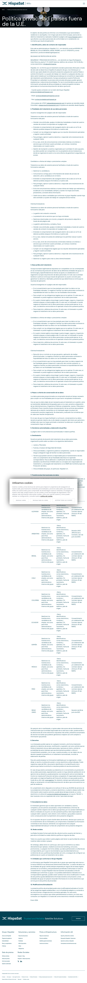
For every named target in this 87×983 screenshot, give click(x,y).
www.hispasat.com (74, 37)
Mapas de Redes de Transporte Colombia (9, 979)
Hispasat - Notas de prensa (24, 958)
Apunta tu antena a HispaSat (67, 941)
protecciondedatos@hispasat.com (42, 92)
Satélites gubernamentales (46, 941)
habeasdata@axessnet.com (55, 103)
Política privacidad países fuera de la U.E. (45, 976)
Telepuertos (21, 948)
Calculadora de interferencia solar (68, 943)
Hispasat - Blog (21, 956)
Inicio (3, 9)
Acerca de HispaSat (6, 935)
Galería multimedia (6, 963)
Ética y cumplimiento (6, 943)
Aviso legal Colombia (16, 976)
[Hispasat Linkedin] (21, 961)
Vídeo (19, 946)
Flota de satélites (43, 938)
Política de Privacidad (33, 976)
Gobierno (20, 938)
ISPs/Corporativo (22, 943)
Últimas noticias (5, 956)
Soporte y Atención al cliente (67, 935)
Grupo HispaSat (8, 932)
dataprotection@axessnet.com (49, 105)
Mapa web (19, 979)
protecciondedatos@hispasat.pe (45, 99)
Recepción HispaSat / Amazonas (68, 938)
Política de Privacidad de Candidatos (60, 976)
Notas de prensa (6, 958)
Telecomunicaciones (23, 935)
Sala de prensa (7, 952)
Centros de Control (44, 943)
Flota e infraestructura (48, 932)
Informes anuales (6, 961)
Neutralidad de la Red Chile (72, 976)
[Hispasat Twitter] (18, 961)
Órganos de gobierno (7, 938)
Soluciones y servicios (26, 932)
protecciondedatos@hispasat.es (57, 794)
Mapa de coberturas (44, 935)
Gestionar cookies (21, 500)
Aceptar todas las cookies (63, 500)
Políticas (4, 946)
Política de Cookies (25, 976)
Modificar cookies (26, 979)
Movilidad (20, 941)
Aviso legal (9, 976)
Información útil (67, 932)
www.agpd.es (49, 780)
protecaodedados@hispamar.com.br (47, 96)
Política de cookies (46, 496)
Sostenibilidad (5, 941)
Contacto (3, 976)
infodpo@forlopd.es (49, 64)
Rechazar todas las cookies (40, 500)
